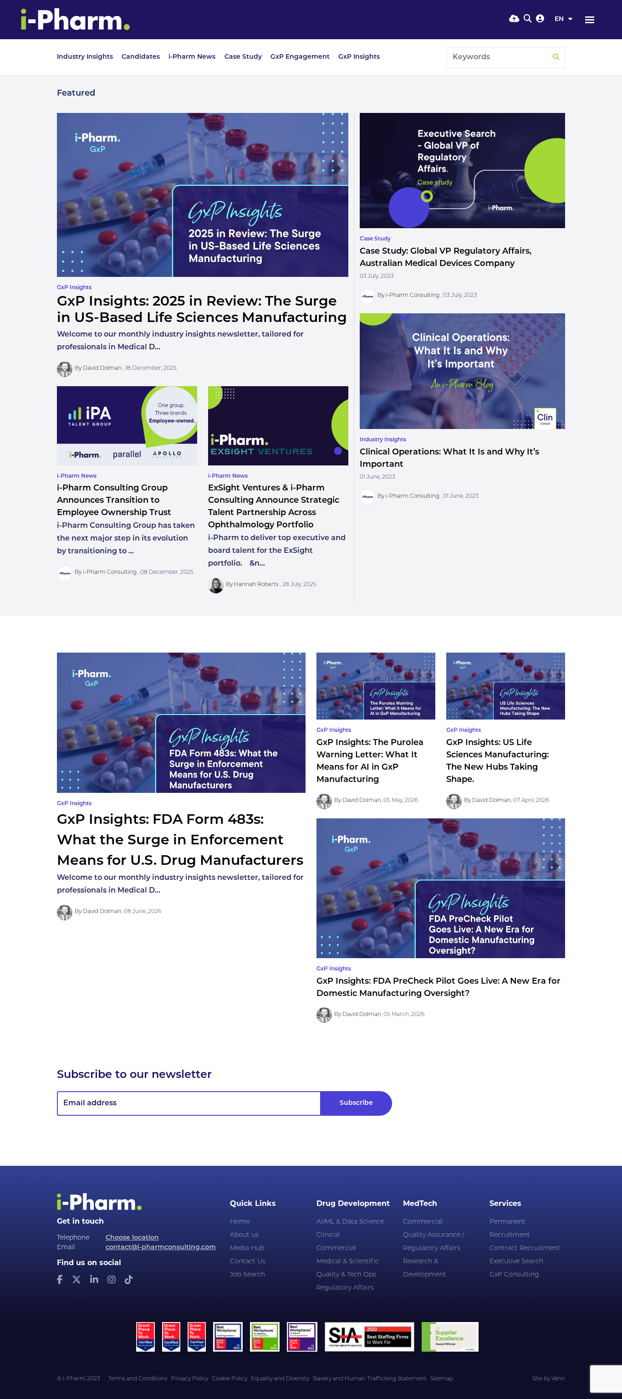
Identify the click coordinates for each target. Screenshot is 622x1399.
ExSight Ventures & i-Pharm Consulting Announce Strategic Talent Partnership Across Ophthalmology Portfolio (273, 507)
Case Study (243, 57)
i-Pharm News (191, 57)
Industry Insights (85, 57)
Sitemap (441, 1379)
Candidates (141, 57)
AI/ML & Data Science (350, 1222)
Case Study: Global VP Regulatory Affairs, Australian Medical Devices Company (445, 258)
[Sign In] (540, 19)
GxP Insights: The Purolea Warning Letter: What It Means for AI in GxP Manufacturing (369, 761)
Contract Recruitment (524, 1248)
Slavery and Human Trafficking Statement (370, 1379)
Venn (558, 1379)
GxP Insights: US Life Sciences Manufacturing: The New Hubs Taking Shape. (497, 761)
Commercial (336, 1248)
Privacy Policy (189, 1379)
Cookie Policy (229, 1379)
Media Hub (247, 1248)
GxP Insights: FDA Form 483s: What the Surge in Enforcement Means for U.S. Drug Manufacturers (180, 840)
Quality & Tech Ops (346, 1274)
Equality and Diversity (280, 1379)
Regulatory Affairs (345, 1288)
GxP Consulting (514, 1274)
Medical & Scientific (347, 1261)
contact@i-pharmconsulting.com (161, 1247)
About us (244, 1235)
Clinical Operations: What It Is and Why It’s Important (449, 459)
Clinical (328, 1235)
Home (240, 1222)
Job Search (247, 1274)
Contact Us (247, 1261)
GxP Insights (359, 57)
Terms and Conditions (138, 1379)
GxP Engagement (300, 57)
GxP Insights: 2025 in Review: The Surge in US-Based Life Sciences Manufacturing (202, 310)
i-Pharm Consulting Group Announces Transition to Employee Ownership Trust (114, 501)
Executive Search (516, 1261)
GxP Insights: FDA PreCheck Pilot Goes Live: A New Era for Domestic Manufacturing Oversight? (438, 988)
